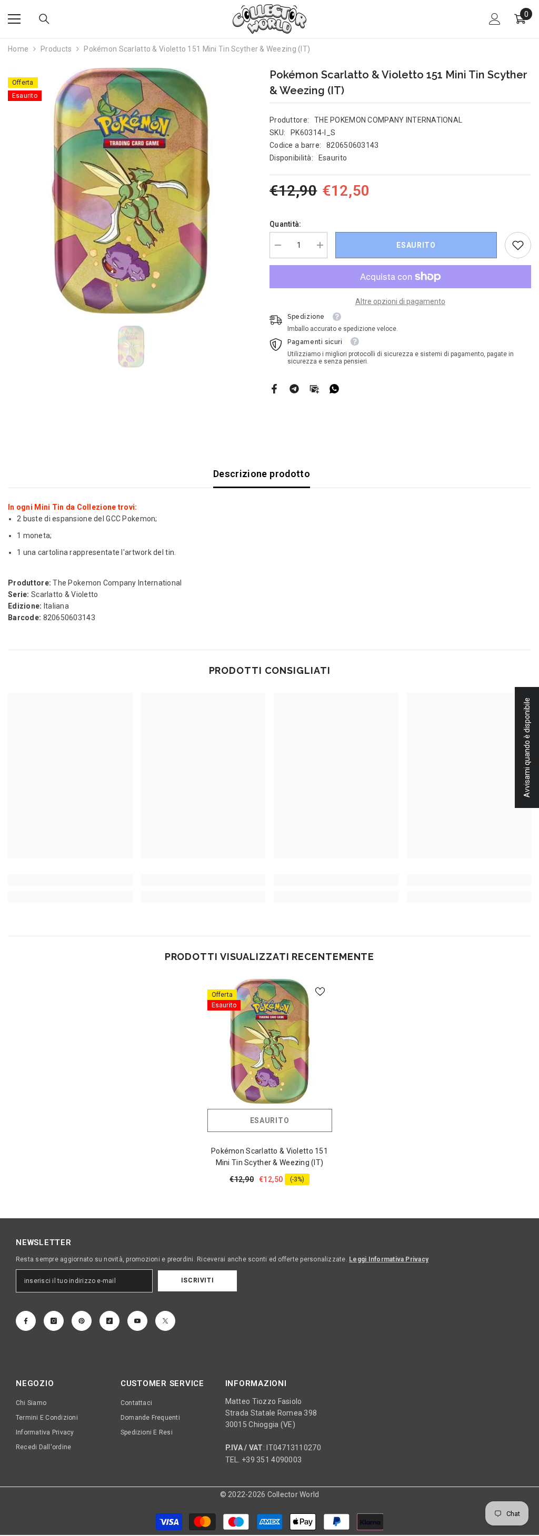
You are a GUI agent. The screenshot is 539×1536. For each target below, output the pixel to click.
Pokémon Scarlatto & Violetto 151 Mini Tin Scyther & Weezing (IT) (269, 1157)
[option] (131, 191)
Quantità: (286, 224)
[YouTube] (137, 1321)
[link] (518, 245)
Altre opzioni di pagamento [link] (400, 301)
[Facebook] (274, 388)
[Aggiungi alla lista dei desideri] (320, 991)
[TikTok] (109, 1321)
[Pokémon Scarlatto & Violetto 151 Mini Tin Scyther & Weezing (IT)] (269, 1041)
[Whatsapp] (334, 388)
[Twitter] (165, 1321)
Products (56, 49)
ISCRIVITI (197, 1280)
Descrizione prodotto (261, 473)
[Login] (495, 19)
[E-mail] (314, 388)
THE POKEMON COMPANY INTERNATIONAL (388, 120)
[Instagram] (54, 1321)
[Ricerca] (44, 19)
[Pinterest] (82, 1321)
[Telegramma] (294, 388)
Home (18, 49)
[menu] (14, 19)
